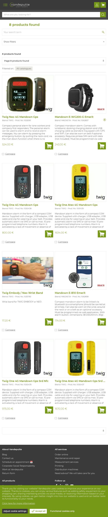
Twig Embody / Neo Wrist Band (22, 292)
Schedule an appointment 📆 (17, 462)
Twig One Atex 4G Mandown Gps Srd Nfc (81, 381)
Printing (59, 465)
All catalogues (24, 68)
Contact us (7, 458)
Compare (10, 154)
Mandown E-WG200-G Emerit (74, 116)
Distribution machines (66, 469)
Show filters (10, 41)
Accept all (40, 511)
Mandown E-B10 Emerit (70, 292)
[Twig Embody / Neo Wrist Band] (27, 270)
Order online (61, 454)
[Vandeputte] (19, 5)
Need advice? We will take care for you (75, 473)
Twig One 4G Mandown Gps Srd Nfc (25, 381)
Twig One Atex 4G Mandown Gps (76, 204)
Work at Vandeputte (12, 469)
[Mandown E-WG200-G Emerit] (80, 94)
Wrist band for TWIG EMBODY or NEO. (22, 301)
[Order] (49, 145)
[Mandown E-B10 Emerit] (80, 270)
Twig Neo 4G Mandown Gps (20, 116)
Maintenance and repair (67, 458)
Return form (8, 473)
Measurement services (66, 462)
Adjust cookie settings (15, 511)
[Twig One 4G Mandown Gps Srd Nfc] (27, 358)
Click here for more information (18, 503)
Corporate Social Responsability (18, 465)
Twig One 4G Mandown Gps (20, 204)
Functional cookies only (62, 511)
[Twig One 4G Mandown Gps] (27, 182)
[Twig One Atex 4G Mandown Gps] (80, 182)
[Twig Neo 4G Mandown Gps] (27, 94)
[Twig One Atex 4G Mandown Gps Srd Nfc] (80, 358)
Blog (4, 454)
